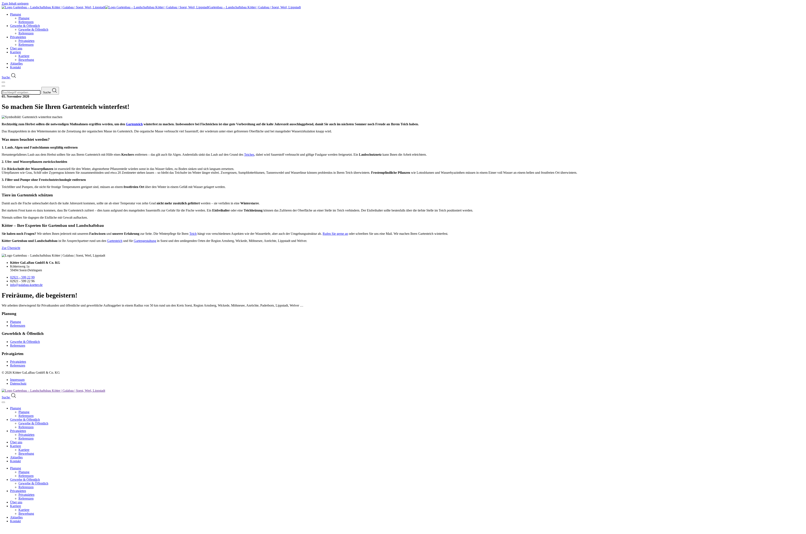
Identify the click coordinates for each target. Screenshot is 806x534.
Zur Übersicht (11, 248)
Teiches (249, 154)
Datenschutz (18, 383)
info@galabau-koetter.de (26, 285)
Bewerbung (26, 59)
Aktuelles (16, 63)
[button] (9, 77)
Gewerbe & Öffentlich (25, 25)
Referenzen (26, 22)
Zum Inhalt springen (15, 3)
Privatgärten (18, 37)
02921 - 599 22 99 (22, 277)
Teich (193, 233)
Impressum (17, 379)
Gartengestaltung (145, 241)
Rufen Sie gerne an (335, 233)
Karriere (15, 52)
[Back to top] (4, 530)
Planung (15, 14)
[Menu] (3, 82)
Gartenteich (134, 124)
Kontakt (15, 67)
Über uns (16, 48)
